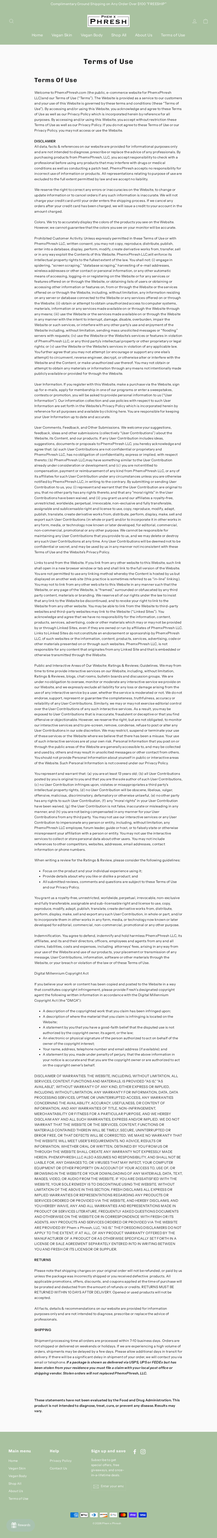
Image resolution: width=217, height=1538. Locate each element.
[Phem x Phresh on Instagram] (143, 1451)
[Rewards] (20, 1525)
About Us (143, 35)
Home (37, 35)
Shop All (119, 35)
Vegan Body (92, 35)
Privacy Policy (61, 1461)
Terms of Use (173, 35)
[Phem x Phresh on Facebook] (134, 1451)
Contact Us (58, 1468)
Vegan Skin (61, 35)
